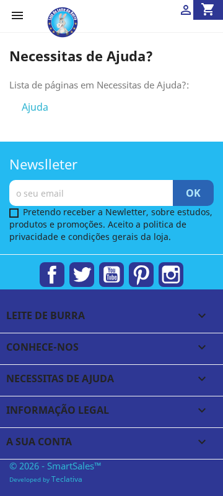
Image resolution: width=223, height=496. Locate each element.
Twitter (81, 274)
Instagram (171, 274)
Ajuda (35, 107)
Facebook (52, 274)
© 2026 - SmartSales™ (55, 466)
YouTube (111, 274)
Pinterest (141, 274)
